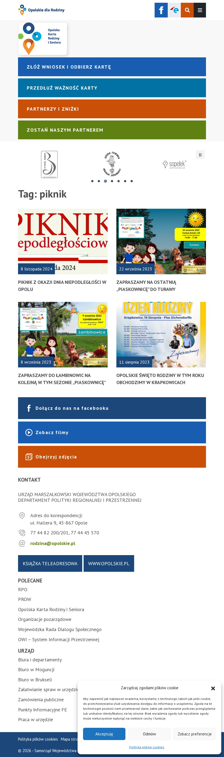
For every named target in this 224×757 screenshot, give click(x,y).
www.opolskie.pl (108, 563)
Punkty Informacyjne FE (42, 709)
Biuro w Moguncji (36, 669)
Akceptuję (104, 734)
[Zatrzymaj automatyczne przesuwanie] (200, 154)
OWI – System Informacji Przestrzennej (58, 639)
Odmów (149, 734)
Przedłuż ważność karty (62, 88)
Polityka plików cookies (146, 747)
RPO (22, 589)
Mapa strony (71, 739)
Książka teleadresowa (50, 563)
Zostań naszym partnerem (65, 130)
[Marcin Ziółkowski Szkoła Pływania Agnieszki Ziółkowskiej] (112, 164)
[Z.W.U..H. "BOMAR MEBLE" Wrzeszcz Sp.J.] (49, 164)
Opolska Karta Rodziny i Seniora (51, 609)
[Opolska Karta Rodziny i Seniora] (112, 38)
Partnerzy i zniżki (53, 109)
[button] (213, 688)
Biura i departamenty (40, 659)
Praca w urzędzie (35, 719)
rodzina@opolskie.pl (52, 543)
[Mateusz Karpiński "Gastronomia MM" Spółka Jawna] (174, 164)
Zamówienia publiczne (41, 699)
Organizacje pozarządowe (44, 619)
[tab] (92, 181)
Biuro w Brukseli (35, 679)
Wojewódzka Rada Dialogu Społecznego (60, 629)
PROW (24, 599)
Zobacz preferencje (195, 734)
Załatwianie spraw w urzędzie (48, 689)
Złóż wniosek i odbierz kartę (69, 67)
